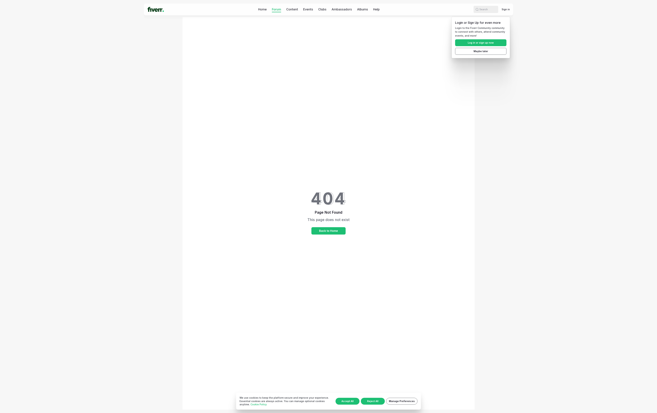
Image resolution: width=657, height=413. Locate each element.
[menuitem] (262, 9)
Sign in (506, 9)
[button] (477, 9)
